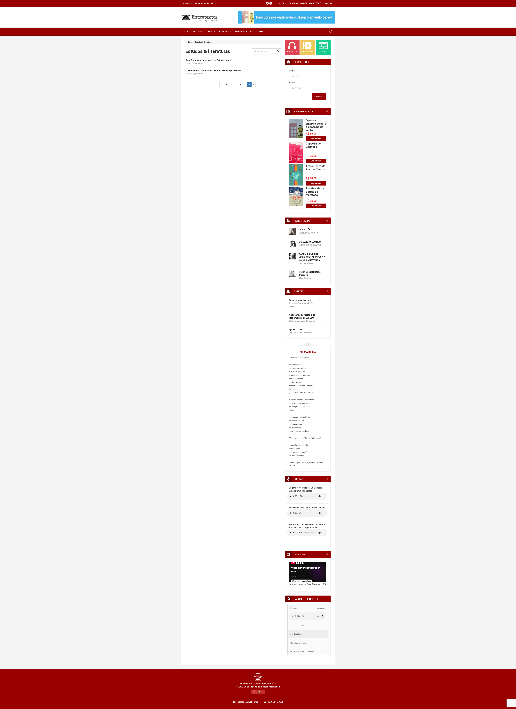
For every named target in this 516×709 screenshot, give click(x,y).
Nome (292, 71)
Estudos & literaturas (203, 42)
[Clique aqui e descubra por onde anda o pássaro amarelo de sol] (286, 17)
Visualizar (316, 138)
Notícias (198, 31)
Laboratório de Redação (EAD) (305, 3)
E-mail (292, 82)
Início (186, 31)
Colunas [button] (224, 31)
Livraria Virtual (243, 31)
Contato (329, 3)
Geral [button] (210, 31)
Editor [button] (280, 3)
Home (189, 42)
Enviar (319, 96)
